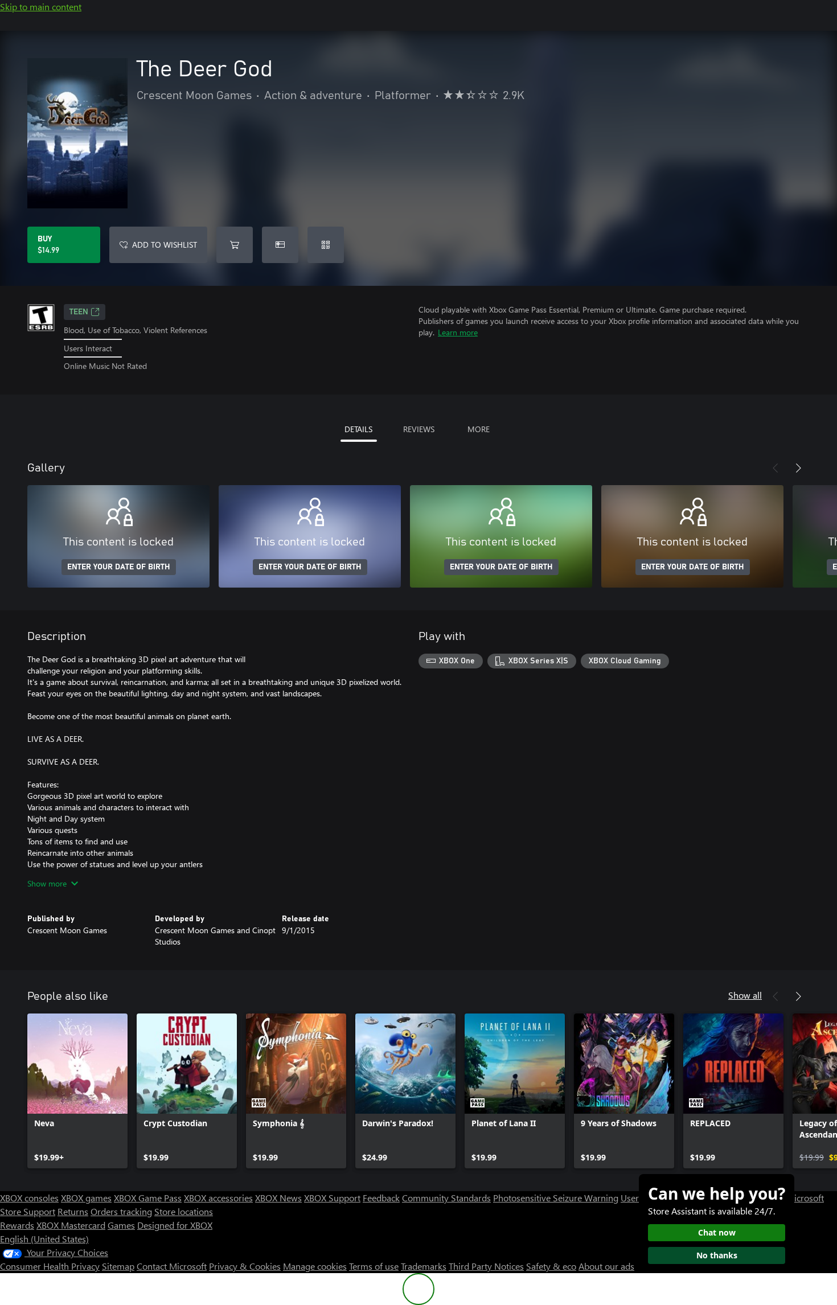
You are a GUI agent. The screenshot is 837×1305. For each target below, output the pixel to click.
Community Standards (446, 1198)
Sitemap (118, 1266)
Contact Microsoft (172, 1266)
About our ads (606, 1266)
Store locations (183, 1211)
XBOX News (278, 1198)
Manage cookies (315, 1266)
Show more (47, 883)
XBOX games (86, 1198)
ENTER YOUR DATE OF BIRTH (118, 567)
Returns (73, 1211)
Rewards (17, 1225)
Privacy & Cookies (245, 1266)
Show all (745, 995)
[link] (77, 1090)
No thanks (716, 1255)
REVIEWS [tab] (418, 429)
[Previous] (775, 468)
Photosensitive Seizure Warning (555, 1198)
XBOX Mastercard (70, 1225)
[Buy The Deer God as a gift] (280, 245)
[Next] (798, 468)
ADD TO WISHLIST (164, 244)
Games (121, 1225)
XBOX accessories (218, 1198)
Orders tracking (121, 1211)
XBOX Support (332, 1198)
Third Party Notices (486, 1266)
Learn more (458, 332)
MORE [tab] (478, 429)
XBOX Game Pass (148, 1198)
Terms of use (374, 1266)
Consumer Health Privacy (50, 1266)
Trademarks (423, 1266)
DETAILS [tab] (358, 429)
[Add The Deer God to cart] (234, 245)
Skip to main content (40, 7)
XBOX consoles (29, 1198)
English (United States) (44, 1239)
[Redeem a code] (325, 245)
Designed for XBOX (174, 1225)
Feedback (381, 1198)
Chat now (717, 1232)
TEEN (78, 312)
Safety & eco (551, 1266)
